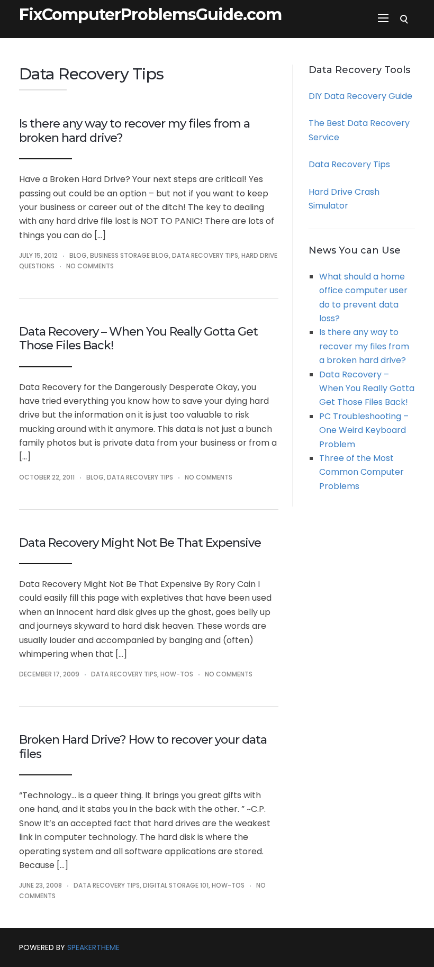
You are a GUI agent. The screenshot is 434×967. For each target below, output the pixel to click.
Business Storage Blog (129, 255)
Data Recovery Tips (205, 255)
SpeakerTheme (93, 947)
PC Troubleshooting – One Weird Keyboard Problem (364, 430)
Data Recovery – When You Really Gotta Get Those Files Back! (138, 338)
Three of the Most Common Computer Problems (361, 472)
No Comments (90, 265)
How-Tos (176, 674)
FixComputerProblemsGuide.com (150, 15)
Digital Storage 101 (176, 885)
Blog (78, 255)
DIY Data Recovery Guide (360, 96)
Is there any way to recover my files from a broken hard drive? (134, 130)
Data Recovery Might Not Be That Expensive (140, 543)
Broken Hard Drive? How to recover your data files (143, 747)
